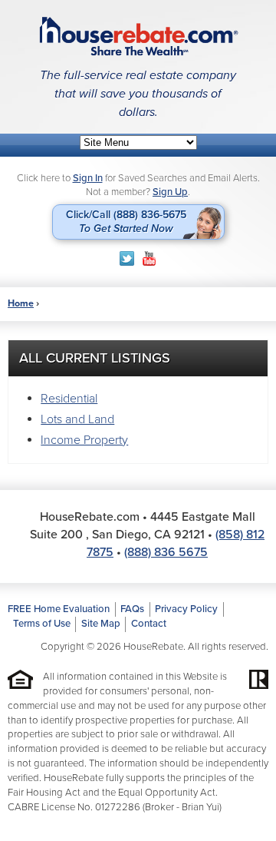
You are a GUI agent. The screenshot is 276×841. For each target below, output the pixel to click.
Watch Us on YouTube (149, 258)
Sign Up (170, 192)
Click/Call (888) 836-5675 (126, 221)
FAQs (132, 609)
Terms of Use (42, 624)
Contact (148, 624)
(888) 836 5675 (166, 552)
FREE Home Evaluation (59, 609)
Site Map (100, 624)
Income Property (84, 440)
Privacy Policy (186, 609)
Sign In (88, 178)
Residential (69, 398)
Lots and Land (77, 419)
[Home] (138, 36)
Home (21, 303)
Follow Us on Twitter (127, 258)
